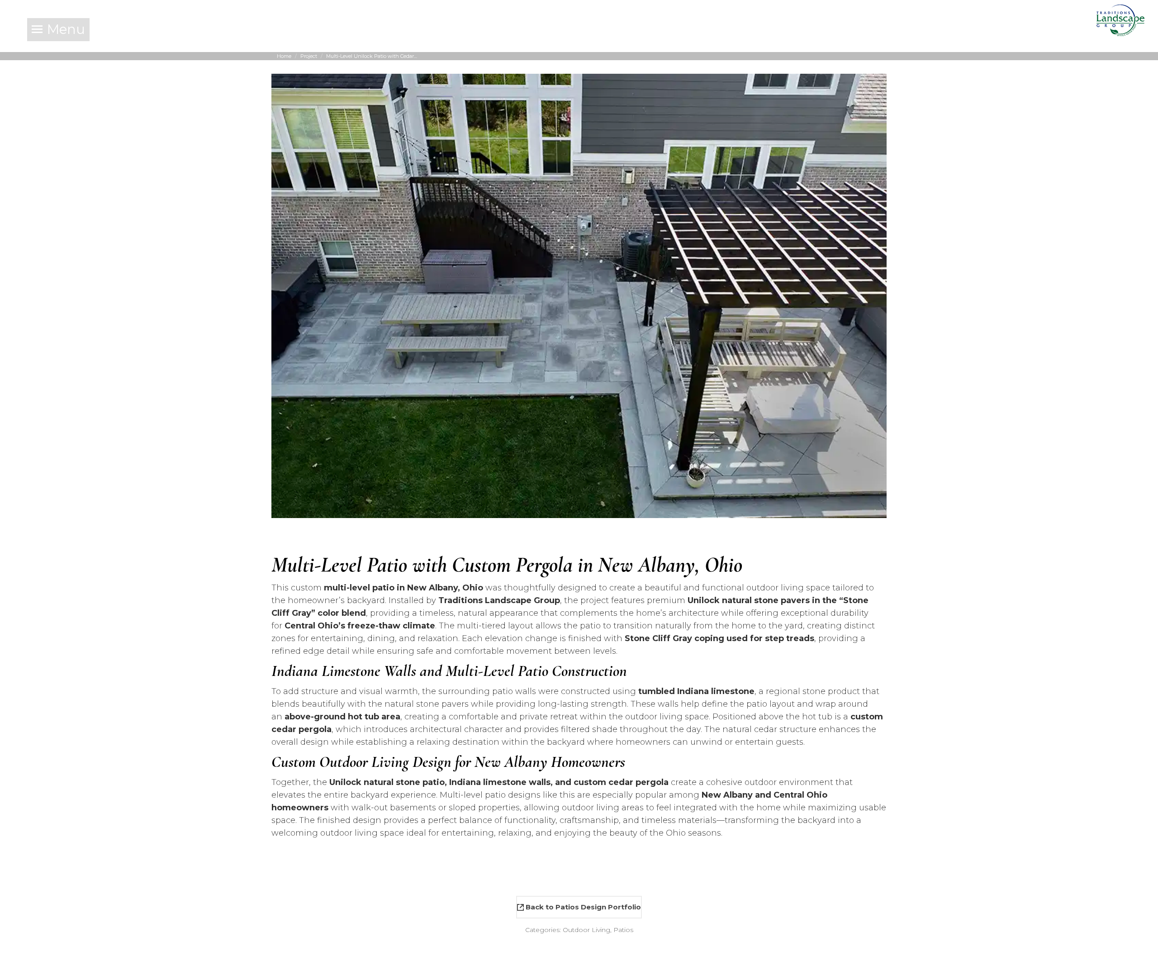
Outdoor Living (586, 930)
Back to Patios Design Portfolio (582, 907)
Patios (623, 930)
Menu (66, 29)
